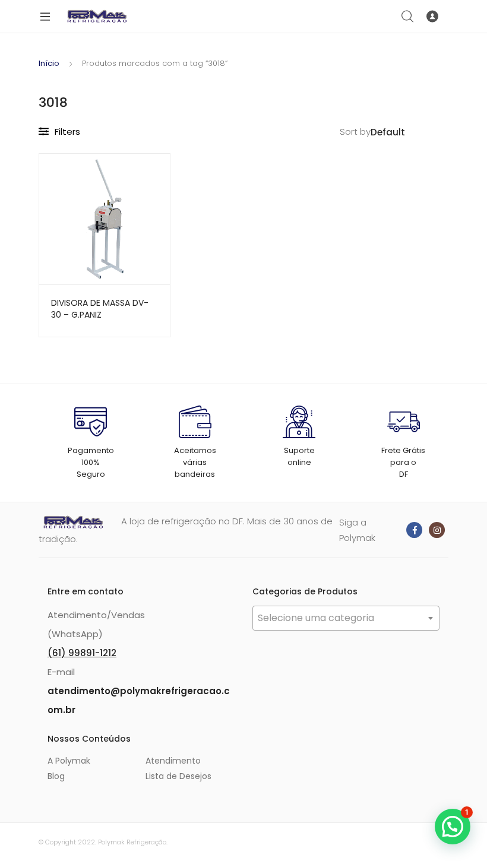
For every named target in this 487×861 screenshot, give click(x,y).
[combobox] (345, 618)
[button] (452, 826)
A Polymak (69, 761)
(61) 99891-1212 (82, 653)
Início (49, 63)
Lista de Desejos (178, 776)
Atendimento (173, 761)
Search (408, 17)
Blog (56, 776)
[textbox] (346, 618)
